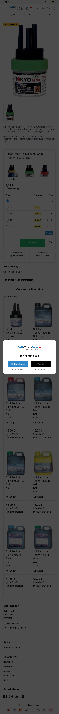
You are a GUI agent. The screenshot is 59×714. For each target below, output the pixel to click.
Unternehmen (18, 364)
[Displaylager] (29, 348)
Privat (41, 364)
